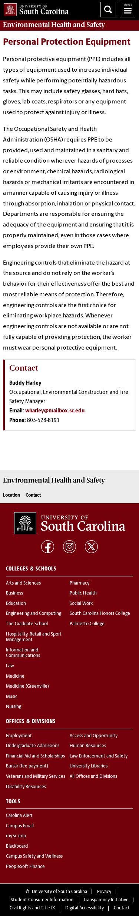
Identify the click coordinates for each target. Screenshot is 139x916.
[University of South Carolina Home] (34, 8)
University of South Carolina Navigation (127, 9)
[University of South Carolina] (69, 523)
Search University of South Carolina (108, 9)
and (54, 25)
